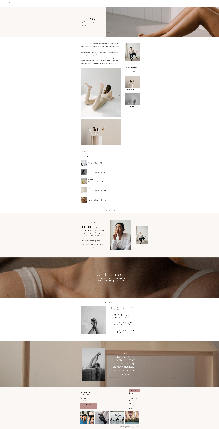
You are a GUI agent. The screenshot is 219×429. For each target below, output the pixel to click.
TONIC (137, 426)
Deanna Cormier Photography (134, 427)
